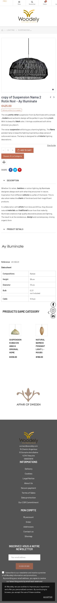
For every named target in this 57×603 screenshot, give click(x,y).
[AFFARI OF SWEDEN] (28, 398)
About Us (28, 483)
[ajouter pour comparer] (4, 162)
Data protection (28, 497)
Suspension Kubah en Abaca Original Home (15, 346)
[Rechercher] (32, 3)
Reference (5, 262)
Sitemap (28, 536)
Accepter (47, 597)
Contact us (28, 531)
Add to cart (26, 150)
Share (11, 170)
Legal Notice (28, 478)
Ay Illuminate (44, 188)
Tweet (15, 170)
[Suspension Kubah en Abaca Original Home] (15, 330)
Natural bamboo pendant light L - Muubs (40, 346)
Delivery (28, 468)
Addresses (28, 526)
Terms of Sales (28, 492)
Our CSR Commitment (28, 502)
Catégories (19, 3)
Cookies (28, 473)
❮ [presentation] (48, 312)
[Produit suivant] (54, 97)
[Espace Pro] (6, 1)
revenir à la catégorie (12, 156)
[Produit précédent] (50, 97)
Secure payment (28, 488)
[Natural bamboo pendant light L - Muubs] (41, 330)
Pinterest (20, 170)
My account (28, 517)
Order (28, 522)
